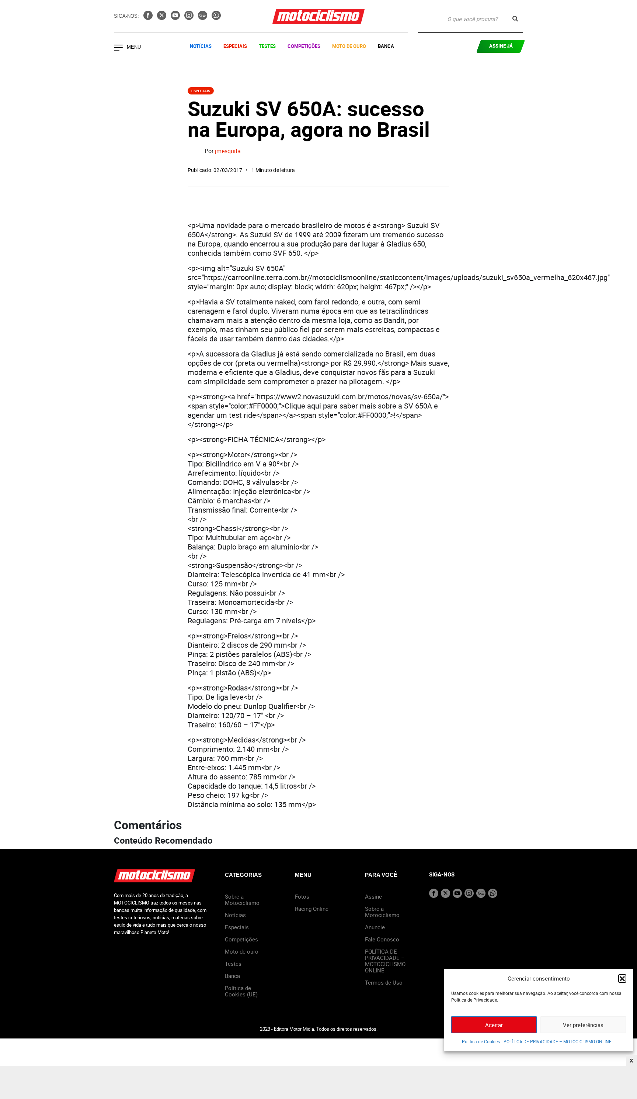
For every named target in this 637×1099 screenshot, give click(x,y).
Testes (267, 46)
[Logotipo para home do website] (318, 16)
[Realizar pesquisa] (515, 18)
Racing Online (311, 908)
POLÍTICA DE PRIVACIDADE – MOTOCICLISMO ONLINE (558, 1041)
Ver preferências (583, 1025)
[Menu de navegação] (118, 48)
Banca (386, 46)
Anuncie (375, 927)
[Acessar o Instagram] (189, 18)
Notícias (201, 46)
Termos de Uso (384, 982)
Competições (304, 46)
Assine (373, 896)
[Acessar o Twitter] (162, 18)
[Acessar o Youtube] (176, 18)
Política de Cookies (481, 1041)
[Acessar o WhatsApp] (216, 18)
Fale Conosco (382, 939)
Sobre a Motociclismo (242, 899)
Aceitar (494, 1025)
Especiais (235, 46)
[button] (622, 978)
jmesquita (228, 151)
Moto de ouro (241, 951)
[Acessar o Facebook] (148, 18)
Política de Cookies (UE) (241, 991)
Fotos (302, 896)
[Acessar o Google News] (203, 18)
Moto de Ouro (349, 46)
